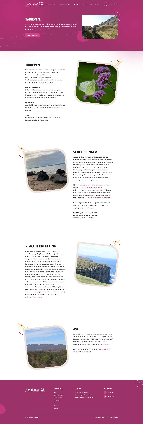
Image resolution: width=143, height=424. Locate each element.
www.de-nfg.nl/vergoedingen (93, 187)
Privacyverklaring (113, 417)
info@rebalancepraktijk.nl (85, 395)
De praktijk (76, 4)
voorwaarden (106, 349)
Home (55, 392)
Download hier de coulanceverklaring (99, 198)
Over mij (85, 4)
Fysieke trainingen (65, 4)
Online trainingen (51, 4)
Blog (91, 4)
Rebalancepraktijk (33, 417)
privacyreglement (103, 344)
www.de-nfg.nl (89, 208)
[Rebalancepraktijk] (34, 4)
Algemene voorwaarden (100, 417)
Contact (97, 4)
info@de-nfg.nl (36, 297)
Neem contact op (32, 35)
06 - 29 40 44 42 (84, 392)
